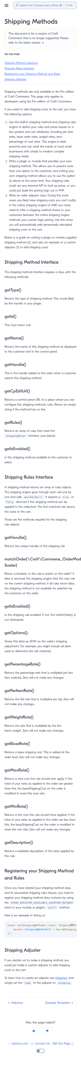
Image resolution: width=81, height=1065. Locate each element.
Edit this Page (63, 1043)
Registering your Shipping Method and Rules (32, 74)
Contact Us (42, 1043)
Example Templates (58, 1002)
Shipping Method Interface (21, 63)
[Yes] (33, 1031)
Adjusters (61, 978)
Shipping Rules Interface (19, 68)
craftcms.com (19, 1043)
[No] (47, 1031)
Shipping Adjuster (15, 79)
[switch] (40, 1051)
